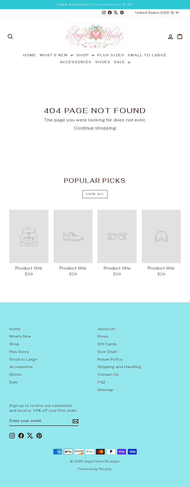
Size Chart (107, 351)
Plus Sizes (111, 55)
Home (29, 55)
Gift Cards (107, 344)
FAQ (101, 382)
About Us (106, 329)
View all (95, 194)
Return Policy (110, 359)
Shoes (103, 62)
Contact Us (108, 374)
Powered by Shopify (95, 469)
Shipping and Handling (119, 367)
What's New (55, 55)
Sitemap (106, 390)
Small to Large (147, 55)
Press (103, 336)
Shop (83, 55)
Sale (120, 62)
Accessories (76, 62)
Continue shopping (95, 128)
